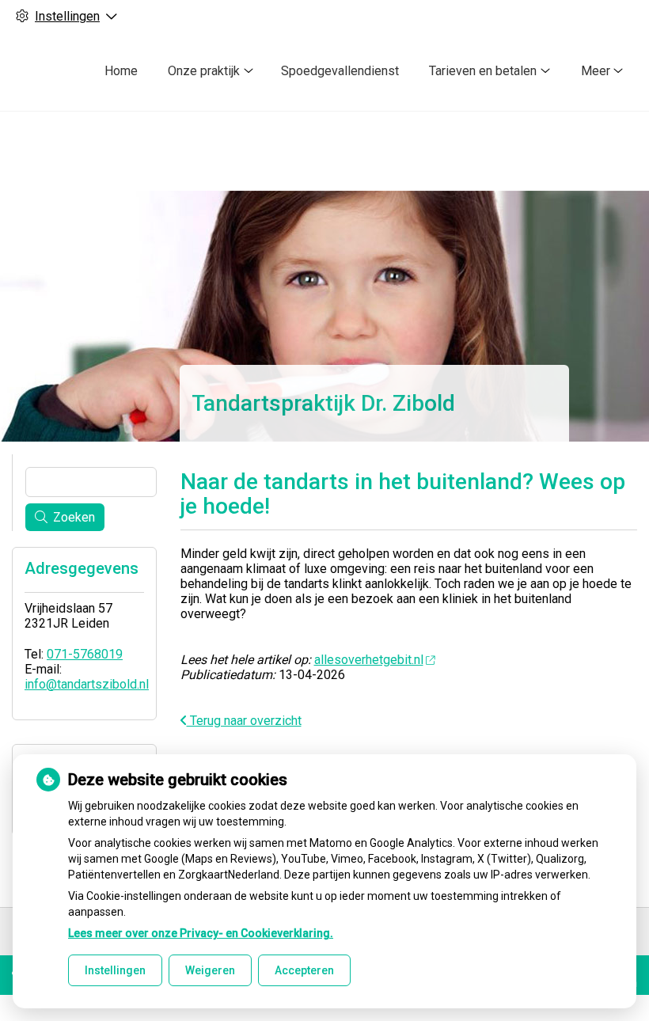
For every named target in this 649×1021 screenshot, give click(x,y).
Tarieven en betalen (483, 70)
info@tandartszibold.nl (87, 684)
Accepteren (304, 970)
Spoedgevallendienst (340, 70)
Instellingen (115, 970)
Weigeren (210, 970)
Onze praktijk (204, 70)
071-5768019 (85, 654)
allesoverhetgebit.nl (368, 659)
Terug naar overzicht (244, 720)
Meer (595, 70)
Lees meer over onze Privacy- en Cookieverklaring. (200, 933)
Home (121, 70)
